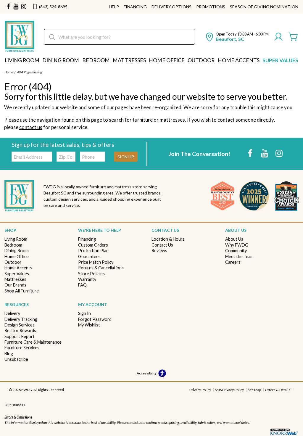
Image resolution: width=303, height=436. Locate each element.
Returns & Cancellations (101, 267)
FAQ (82, 284)
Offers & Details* (278, 389)
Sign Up (125, 156)
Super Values (280, 60)
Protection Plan (93, 250)
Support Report (19, 336)
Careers (233, 262)
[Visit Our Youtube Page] (265, 153)
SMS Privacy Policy (229, 389)
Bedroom (96, 60)
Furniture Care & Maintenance (33, 342)
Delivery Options (171, 7)
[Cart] (293, 37)
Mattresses (129, 60)
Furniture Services (21, 347)
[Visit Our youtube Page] (16, 7)
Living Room (22, 60)
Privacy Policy (200, 389)
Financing (135, 7)
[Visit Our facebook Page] (8, 7)
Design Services (19, 324)
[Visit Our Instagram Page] (279, 153)
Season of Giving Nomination (264, 7)
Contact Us (162, 244)
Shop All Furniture (21, 290)
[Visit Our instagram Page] (23, 7)
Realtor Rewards (20, 330)
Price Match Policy (95, 262)
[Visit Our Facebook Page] (250, 153)
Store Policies (91, 273)
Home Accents (239, 60)
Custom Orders (93, 244)
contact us (30, 127)
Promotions (210, 7)
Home (8, 72)
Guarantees (89, 256)
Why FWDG (236, 244)
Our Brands (15, 284)
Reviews (159, 250)
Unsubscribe (16, 359)
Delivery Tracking (20, 319)
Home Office (167, 60)
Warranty (87, 279)
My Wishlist (89, 324)
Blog (8, 353)
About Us (234, 239)
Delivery (12, 313)
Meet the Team (239, 256)
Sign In (84, 313)
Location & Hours (168, 239)
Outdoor (201, 60)
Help (114, 7)
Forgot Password (95, 319)
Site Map (254, 389)
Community (236, 250)
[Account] (278, 37)
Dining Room (60, 60)
